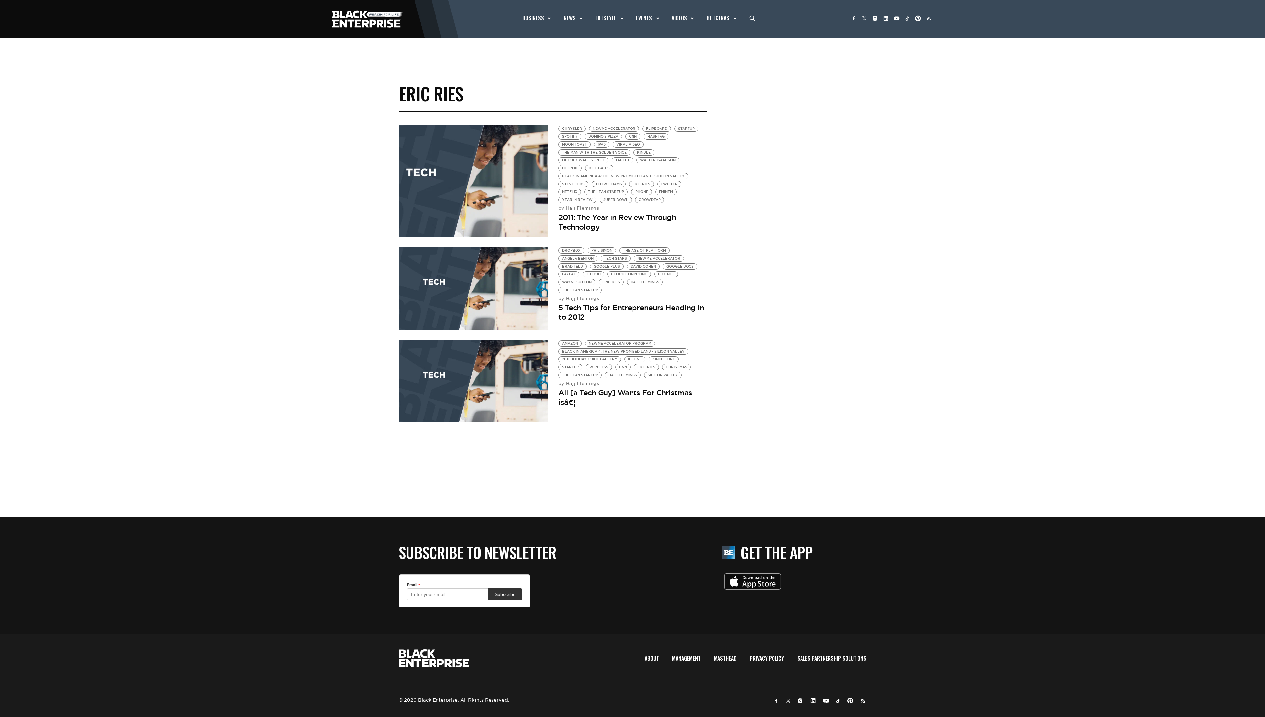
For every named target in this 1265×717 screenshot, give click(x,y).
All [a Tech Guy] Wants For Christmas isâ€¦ (625, 397)
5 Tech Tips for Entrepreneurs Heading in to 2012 (631, 312)
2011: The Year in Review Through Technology (617, 222)
